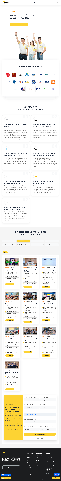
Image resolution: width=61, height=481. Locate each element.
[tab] (9, 241)
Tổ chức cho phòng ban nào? (30, 419)
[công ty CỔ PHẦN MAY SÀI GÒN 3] (7, 82)
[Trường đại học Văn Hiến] (33, 82)
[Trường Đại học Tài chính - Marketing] (14, 82)
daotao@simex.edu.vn (50, 460)
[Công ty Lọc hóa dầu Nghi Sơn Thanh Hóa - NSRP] (46, 75)
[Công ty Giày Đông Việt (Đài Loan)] (40, 75)
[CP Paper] (45, 89)
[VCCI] (27, 82)
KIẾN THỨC (38, 462)
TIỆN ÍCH (38, 460)
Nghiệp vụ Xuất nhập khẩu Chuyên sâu (29, 270)
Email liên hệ (43, 404)
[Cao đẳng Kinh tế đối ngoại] (23, 89)
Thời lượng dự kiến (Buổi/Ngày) (47, 426)
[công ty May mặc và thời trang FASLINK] (53, 75)
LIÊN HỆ (37, 465)
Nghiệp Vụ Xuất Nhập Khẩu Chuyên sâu (11, 373)
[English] (34, 2)
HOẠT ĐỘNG (38, 464)
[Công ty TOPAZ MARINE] (33, 75)
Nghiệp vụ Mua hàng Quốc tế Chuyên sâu (12, 304)
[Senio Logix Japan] (38, 89)
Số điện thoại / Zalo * (28, 404)
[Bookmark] (18, 268)
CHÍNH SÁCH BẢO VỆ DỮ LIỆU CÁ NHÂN (52, 479)
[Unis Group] (53, 89)
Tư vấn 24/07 (56, 478)
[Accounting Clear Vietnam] (7, 89)
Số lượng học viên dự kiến (29, 426)
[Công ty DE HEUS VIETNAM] (27, 75)
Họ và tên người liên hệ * (45, 397)
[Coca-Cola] (7, 75)
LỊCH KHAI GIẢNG (39, 459)
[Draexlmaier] (20, 75)
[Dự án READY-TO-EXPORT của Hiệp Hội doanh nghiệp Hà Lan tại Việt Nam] (20, 82)
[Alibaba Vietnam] (53, 82)
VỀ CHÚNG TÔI (39, 455)
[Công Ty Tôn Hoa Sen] (14, 75)
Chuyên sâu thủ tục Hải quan (12, 270)
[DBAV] (30, 89)
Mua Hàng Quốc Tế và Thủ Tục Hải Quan (48, 304)
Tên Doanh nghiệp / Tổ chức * (30, 397)
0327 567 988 (49, 457)
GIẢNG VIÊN (38, 457)
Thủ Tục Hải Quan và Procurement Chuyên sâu (11, 339)
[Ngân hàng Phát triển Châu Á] (46, 82)
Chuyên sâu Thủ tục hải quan (48, 270)
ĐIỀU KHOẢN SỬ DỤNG (40, 479)
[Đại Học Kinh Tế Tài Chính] (40, 82)
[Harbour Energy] (15, 89)
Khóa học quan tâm (28, 412)
